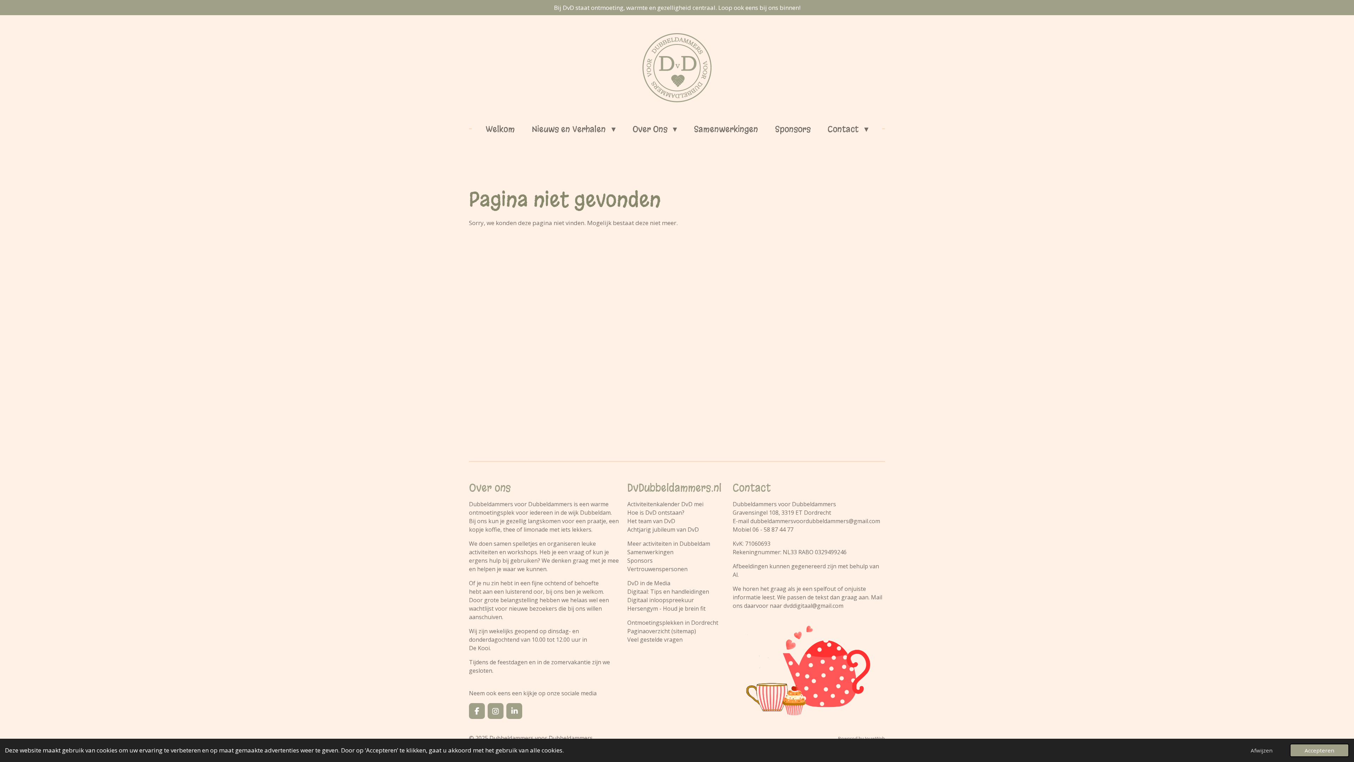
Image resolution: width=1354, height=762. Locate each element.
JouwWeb (875, 738)
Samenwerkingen (650, 552)
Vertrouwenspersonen (657, 569)
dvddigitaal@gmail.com (813, 606)
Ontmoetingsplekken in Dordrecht (672, 623)
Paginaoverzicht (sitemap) (661, 631)
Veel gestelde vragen (655, 639)
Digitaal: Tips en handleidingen (668, 591)
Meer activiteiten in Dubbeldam (668, 544)
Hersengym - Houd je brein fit (666, 608)
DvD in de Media (648, 583)
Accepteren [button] (1319, 750)
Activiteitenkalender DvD (660, 504)
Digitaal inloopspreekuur (660, 600)
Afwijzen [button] (1262, 750)
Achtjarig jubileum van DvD (663, 529)
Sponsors (640, 560)
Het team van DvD (651, 521)
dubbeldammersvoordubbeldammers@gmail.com (815, 521)
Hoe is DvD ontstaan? (655, 512)
